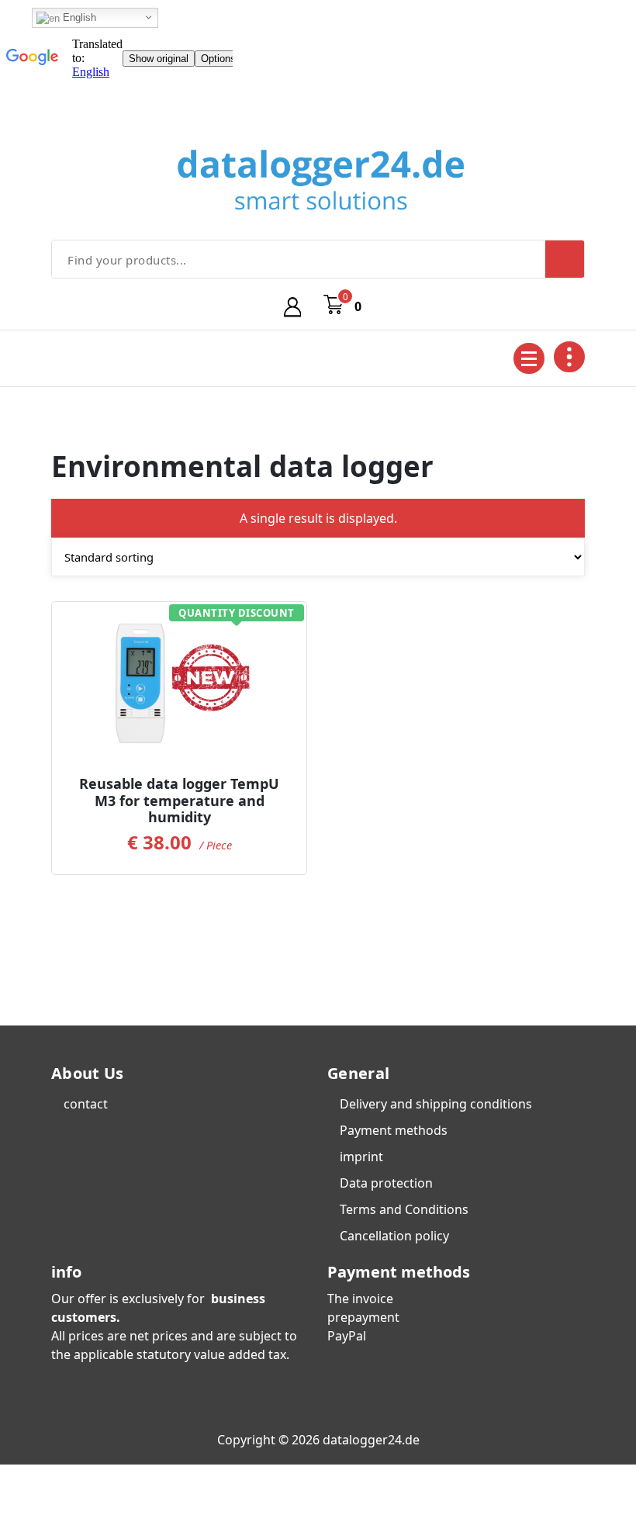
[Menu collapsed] (528, 358)
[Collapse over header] (569, 356)
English (78, 17)
